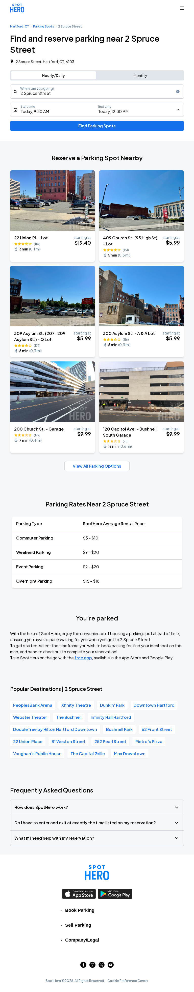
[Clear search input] (178, 92)
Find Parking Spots (97, 125)
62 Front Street (157, 729)
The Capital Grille (87, 753)
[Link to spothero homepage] (97, 873)
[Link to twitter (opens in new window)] (102, 966)
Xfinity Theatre (76, 705)
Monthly (140, 75)
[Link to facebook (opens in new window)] (83, 966)
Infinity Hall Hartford (111, 717)
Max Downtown (130, 753)
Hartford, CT (19, 26)
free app (83, 657)
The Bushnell (69, 717)
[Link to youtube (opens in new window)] (111, 966)
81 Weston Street (68, 741)
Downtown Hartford (154, 705)
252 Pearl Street (110, 741)
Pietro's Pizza (148, 741)
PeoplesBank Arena (32, 705)
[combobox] (97, 91)
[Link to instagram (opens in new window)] (92, 966)
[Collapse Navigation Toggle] (182, 8)
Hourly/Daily (53, 75)
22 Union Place (27, 741)
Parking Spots (43, 26)
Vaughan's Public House (37, 753)
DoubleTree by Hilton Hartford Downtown (55, 729)
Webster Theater (30, 717)
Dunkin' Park (112, 705)
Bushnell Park (119, 729)
